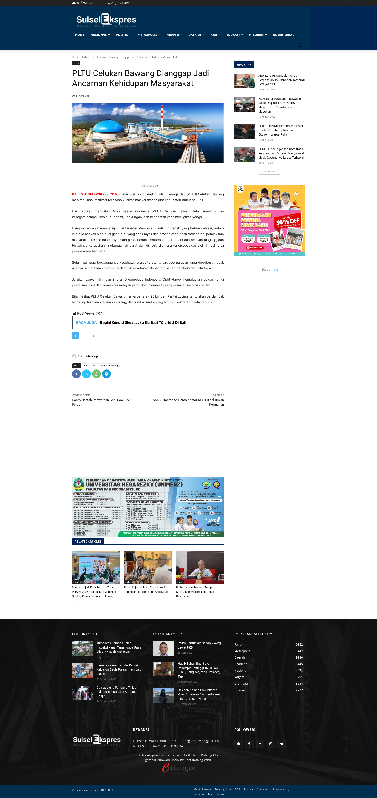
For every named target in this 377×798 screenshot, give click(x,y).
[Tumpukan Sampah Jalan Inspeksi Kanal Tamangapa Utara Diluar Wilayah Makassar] (82, 648)
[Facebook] (76, 373)
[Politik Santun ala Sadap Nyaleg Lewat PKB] (163, 648)
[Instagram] (271, 744)
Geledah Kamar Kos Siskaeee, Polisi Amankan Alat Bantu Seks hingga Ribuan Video (199, 694)
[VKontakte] (281, 744)
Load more (268, 171)
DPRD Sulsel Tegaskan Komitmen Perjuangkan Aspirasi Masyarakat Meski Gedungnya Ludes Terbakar (281, 153)
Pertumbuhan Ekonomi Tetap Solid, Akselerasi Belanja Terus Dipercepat (195, 592)
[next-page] (81, 605)
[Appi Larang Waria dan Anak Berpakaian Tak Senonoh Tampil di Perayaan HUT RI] (244, 81)
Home (75, 57)
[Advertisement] (148, 446)
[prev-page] (74, 605)
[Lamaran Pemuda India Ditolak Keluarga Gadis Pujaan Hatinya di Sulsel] (82, 670)
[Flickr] (260, 744)
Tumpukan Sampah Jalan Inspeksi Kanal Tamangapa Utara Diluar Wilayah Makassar (119, 647)
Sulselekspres (93, 356)
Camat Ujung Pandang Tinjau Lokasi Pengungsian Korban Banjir (116, 692)
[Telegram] (106, 373)
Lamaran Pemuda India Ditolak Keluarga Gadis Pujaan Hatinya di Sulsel (119, 670)
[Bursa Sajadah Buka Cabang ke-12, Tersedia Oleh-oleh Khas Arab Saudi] (148, 567)
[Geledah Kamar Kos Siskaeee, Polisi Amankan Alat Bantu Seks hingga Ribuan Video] (163, 695)
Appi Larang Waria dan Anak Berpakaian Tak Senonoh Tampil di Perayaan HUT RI (281, 80)
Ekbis (85, 57)
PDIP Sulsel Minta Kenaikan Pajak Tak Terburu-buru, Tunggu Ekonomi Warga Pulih (281, 130)
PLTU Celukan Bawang (105, 365)
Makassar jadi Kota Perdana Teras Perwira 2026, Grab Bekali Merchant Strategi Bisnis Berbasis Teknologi (94, 592)
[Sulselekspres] (75, 356)
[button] (300, 45)
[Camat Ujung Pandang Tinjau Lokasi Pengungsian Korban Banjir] (82, 693)
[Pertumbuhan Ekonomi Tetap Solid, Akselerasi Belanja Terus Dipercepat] (200, 567)
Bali (86, 365)
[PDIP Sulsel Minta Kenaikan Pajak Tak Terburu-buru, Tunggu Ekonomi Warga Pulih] (244, 131)
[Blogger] (238, 744)
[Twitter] (86, 373)
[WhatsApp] (96, 373)
